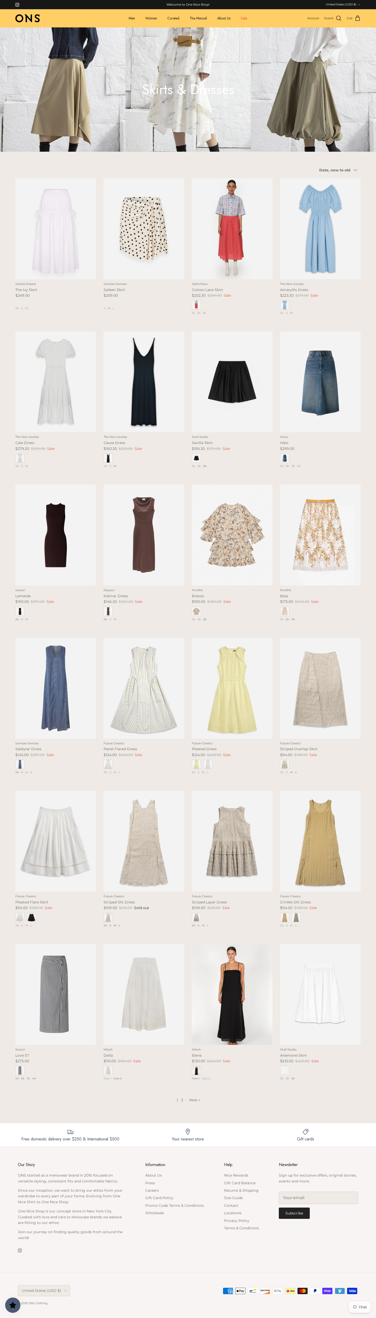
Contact (231, 1205)
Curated (173, 18)
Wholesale (154, 1213)
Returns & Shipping (241, 1190)
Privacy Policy (236, 1220)
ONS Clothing (38, 1303)
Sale (244, 18)
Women (151, 18)
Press (150, 1183)
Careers (152, 1190)
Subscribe (294, 1213)
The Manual (198, 18)
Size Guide (233, 1198)
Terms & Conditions (241, 1228)
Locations (232, 1213)
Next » (194, 1100)
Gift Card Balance (240, 1183)
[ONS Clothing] (27, 18)
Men (132, 18)
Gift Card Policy (159, 1198)
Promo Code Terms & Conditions (174, 1205)
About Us (223, 18)
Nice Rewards (236, 1175)
